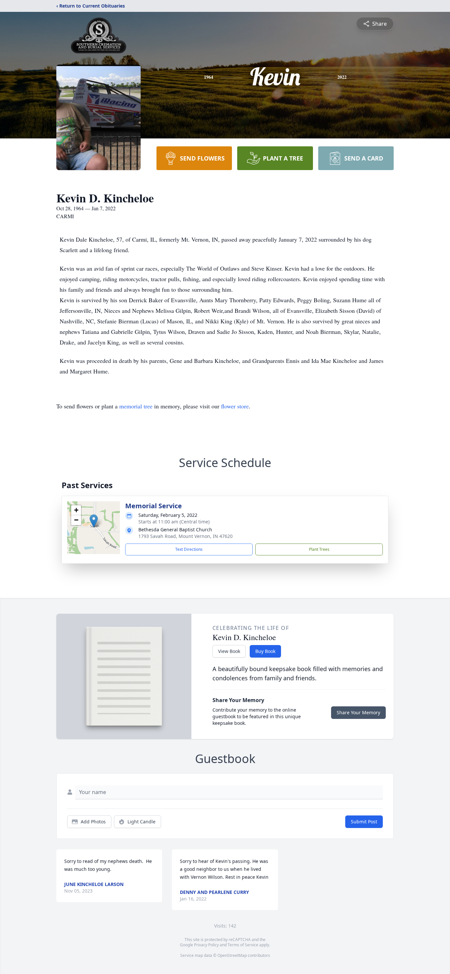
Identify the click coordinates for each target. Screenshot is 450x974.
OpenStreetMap (232, 955)
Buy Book (265, 651)
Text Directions (189, 549)
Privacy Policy (206, 945)
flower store (235, 406)
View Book (229, 651)
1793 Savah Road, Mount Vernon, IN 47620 (185, 536)
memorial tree (136, 406)
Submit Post (364, 821)
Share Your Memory (358, 712)
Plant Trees (319, 549)
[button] (94, 521)
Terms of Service (243, 945)
